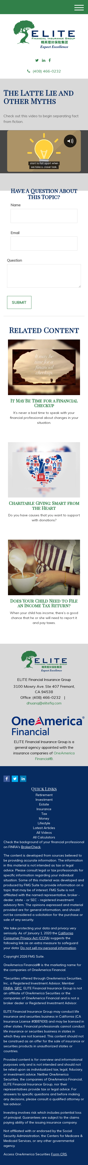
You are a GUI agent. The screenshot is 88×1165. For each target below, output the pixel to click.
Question (14, 260)
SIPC (18, 988)
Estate (44, 804)
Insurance (44, 809)
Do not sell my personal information (48, 948)
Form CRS (59, 1154)
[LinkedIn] (43, 60)
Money (44, 818)
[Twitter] (37, 60)
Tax (44, 814)
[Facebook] (50, 60)
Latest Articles (44, 828)
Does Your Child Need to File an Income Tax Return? (44, 603)
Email (15, 232)
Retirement (44, 795)
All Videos (44, 832)
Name (16, 204)
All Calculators (44, 837)
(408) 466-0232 (47, 71)
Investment (44, 799)
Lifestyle (44, 823)
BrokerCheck (31, 847)
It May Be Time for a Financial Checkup (44, 403)
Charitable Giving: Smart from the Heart (44, 505)
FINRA (8, 988)
